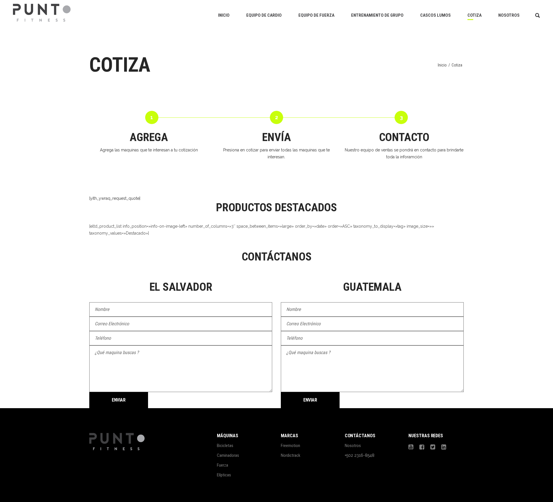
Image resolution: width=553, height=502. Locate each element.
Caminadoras (228, 455)
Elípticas (224, 475)
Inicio (442, 65)
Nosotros (353, 445)
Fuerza (222, 465)
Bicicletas (225, 445)
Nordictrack (290, 455)
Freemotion (290, 445)
